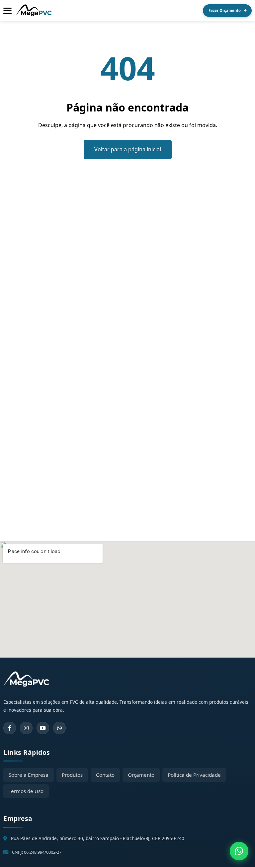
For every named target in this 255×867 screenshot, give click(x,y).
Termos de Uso (26, 791)
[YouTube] (43, 728)
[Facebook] (9, 728)
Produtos (72, 774)
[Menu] (7, 11)
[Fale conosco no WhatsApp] (239, 851)
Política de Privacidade (194, 774)
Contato (105, 774)
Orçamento (141, 774)
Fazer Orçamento (225, 10)
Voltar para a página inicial (127, 149)
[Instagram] (26, 728)
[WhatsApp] (59, 728)
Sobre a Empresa (28, 774)
